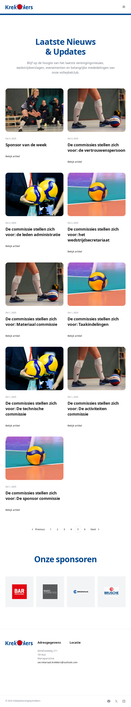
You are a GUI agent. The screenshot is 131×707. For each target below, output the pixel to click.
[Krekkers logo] (19, 7)
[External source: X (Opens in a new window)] (116, 701)
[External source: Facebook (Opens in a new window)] (109, 701)
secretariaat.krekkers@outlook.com (57, 662)
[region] (65, 591)
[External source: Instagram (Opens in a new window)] (124, 701)
